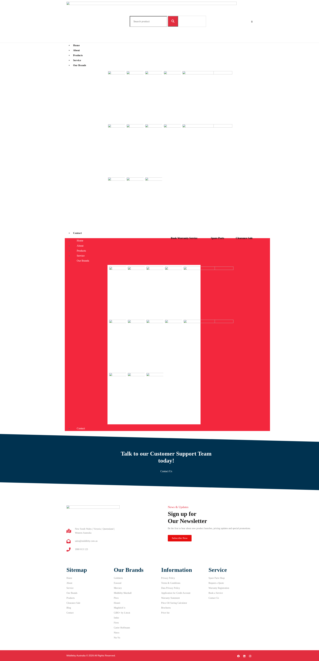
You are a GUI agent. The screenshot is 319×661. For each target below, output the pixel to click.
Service (81, 255)
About (80, 245)
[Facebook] (238, 656)
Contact (77, 233)
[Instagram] (250, 656)
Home (80, 240)
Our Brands (79, 65)
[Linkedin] (244, 656)
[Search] (173, 21)
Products (81, 250)
